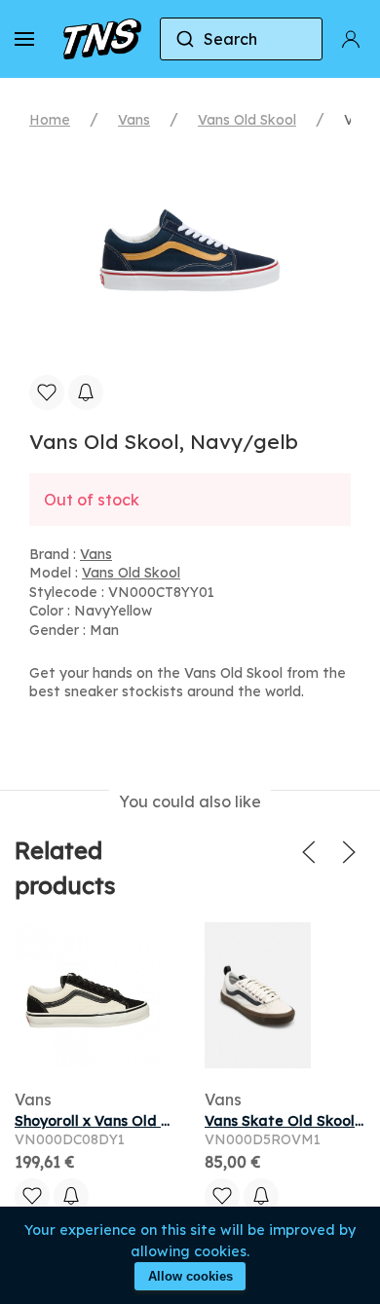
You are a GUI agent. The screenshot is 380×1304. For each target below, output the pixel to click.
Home (49, 120)
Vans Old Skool (247, 120)
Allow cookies (190, 1276)
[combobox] (241, 39)
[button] (24, 39)
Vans (134, 120)
